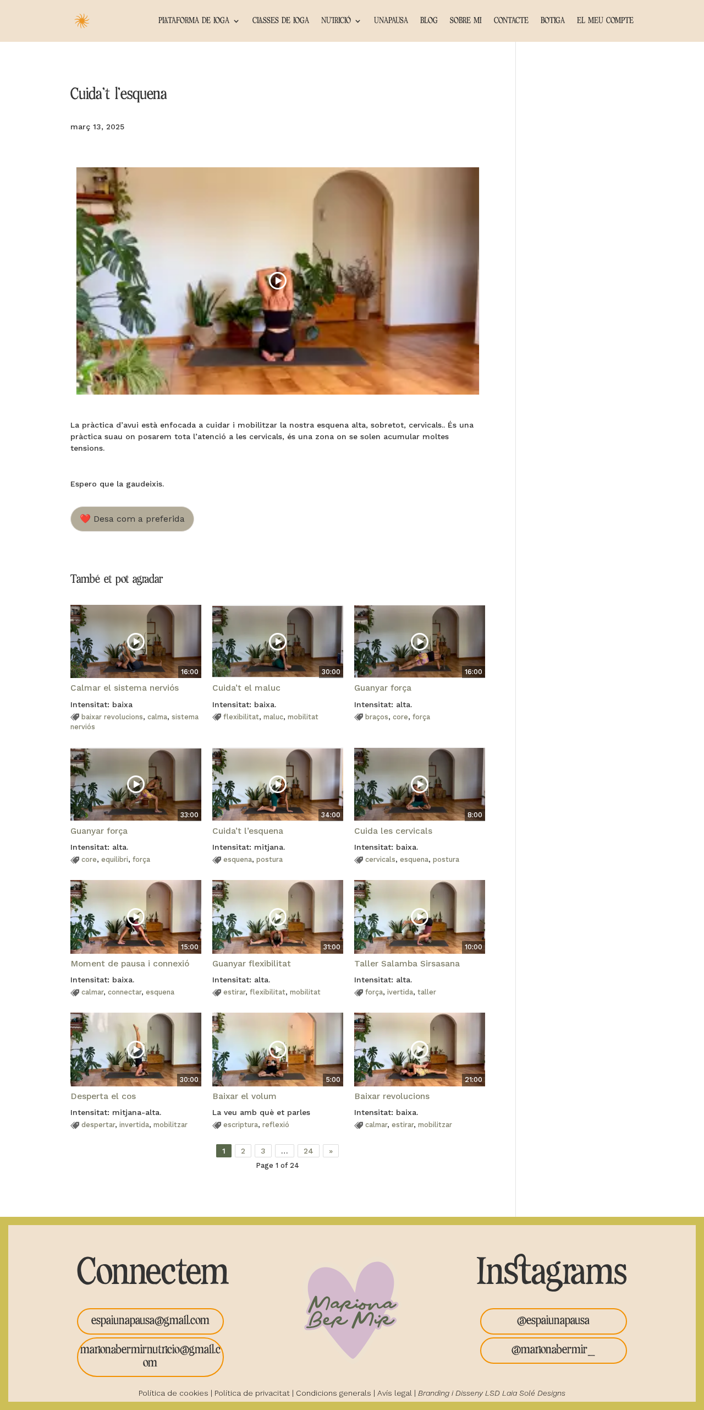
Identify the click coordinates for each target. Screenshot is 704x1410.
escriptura (240, 1125)
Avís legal (394, 1393)
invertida (134, 1125)
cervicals (380, 859)
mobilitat (303, 717)
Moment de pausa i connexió (129, 964)
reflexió (275, 1125)
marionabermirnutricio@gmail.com (150, 1356)
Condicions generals (333, 1393)
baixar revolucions (112, 717)
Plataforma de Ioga (193, 21)
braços (376, 717)
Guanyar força (382, 688)
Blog (429, 21)
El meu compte (605, 21)
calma (157, 717)
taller (426, 992)
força (421, 717)
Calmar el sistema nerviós (124, 688)
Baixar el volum (244, 1096)
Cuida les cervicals (393, 831)
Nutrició (336, 21)
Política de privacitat (252, 1393)
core (400, 717)
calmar (92, 992)
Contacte (511, 21)
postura (269, 859)
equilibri (114, 859)
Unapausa (391, 21)
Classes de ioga (280, 21)
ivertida (400, 992)
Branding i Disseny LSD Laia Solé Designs (491, 1393)
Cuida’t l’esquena (247, 831)
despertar (98, 1125)
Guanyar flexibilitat (251, 964)
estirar (234, 992)
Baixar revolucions (392, 1096)
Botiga (553, 21)
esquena (237, 859)
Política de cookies (173, 1393)
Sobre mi (466, 21)
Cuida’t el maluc (246, 688)
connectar (124, 992)
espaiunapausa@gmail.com (150, 1321)
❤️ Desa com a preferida (132, 518)
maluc (273, 717)
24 (309, 1150)
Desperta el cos (103, 1096)
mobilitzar (170, 1125)
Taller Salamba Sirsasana (407, 964)
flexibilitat (241, 717)
